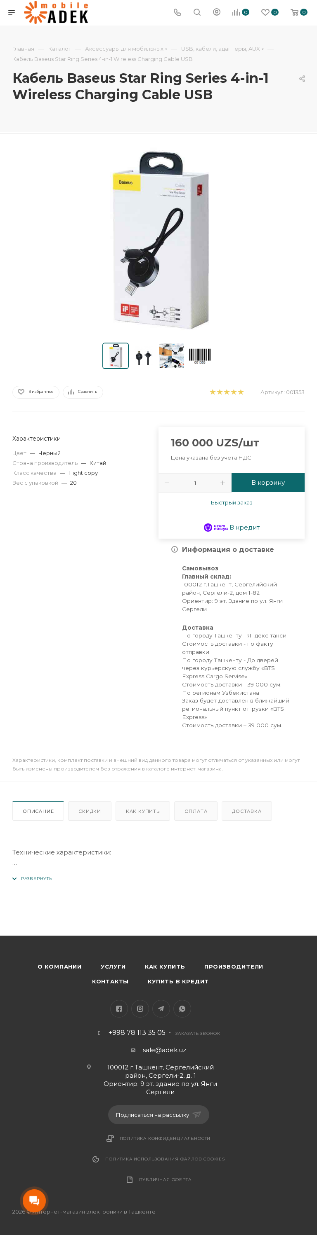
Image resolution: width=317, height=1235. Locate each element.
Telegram (161, 1009)
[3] (226, 392)
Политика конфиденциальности (165, 1138)
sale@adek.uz (164, 1050)
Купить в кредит (178, 981)
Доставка (246, 811)
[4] (233, 392)
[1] (212, 392)
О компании (60, 966)
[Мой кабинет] (216, 13)
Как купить (143, 811)
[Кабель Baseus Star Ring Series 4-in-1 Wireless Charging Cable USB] (158, 240)
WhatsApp (182, 1009)
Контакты (110, 981)
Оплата (196, 811)
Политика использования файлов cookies (165, 1159)
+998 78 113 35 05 (137, 1033)
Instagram (140, 1009)
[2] (219, 392)
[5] (240, 392)
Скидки (89, 811)
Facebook (119, 1009)
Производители (233, 966)
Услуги (113, 966)
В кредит (244, 527)
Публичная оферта (165, 1179)
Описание (38, 811)
